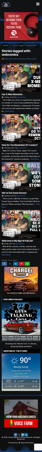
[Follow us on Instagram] (22, 434)
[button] (37, 4)
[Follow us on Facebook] (15, 434)
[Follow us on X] (19, 434)
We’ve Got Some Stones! (14, 193)
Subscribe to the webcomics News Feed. (20, 59)
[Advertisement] (21, 26)
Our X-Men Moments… (13, 94)
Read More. (9, 111)
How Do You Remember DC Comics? (20, 145)
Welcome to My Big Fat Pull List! (17, 240)
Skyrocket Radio (26, 443)
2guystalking (21, 97)
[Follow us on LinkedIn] (26, 434)
